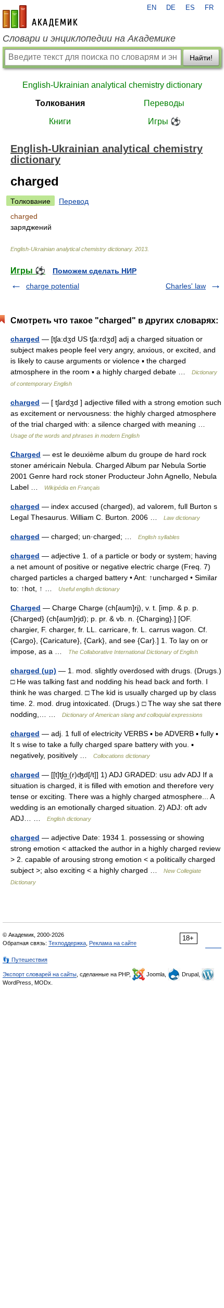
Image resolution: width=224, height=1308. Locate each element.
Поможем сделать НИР (94, 271)
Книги (60, 121)
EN (151, 7)
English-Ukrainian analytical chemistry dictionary (112, 85)
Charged (25, 454)
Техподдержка (67, 943)
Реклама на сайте (112, 943)
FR (209, 7)
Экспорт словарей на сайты (40, 974)
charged (25, 339)
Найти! (201, 58)
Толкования (60, 103)
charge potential (52, 286)
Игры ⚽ (164, 121)
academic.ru (40, 16)
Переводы (164, 103)
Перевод (74, 201)
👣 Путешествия (25, 960)
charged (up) (33, 670)
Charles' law (186, 286)
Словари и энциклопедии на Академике (89, 38)
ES (190, 7)
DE (171, 7)
